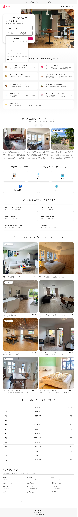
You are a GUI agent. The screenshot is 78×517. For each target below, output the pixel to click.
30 (8, 59)
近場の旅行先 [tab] (6, 473)
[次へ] (41, 125)
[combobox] (19, 28)
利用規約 (42, 514)
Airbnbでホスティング (66, 6)
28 (23, 56)
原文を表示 (48, 2)
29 (26, 56)
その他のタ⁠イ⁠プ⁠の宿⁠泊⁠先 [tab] (18, 473)
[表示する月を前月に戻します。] (8, 38)
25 (14, 56)
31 (11, 59)
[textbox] (12, 34)
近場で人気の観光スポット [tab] (32, 473)
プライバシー (35, 514)
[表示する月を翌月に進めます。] (25, 38)
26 (17, 56)
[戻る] (35, 125)
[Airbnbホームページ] (7, 6)
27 (20, 56)
